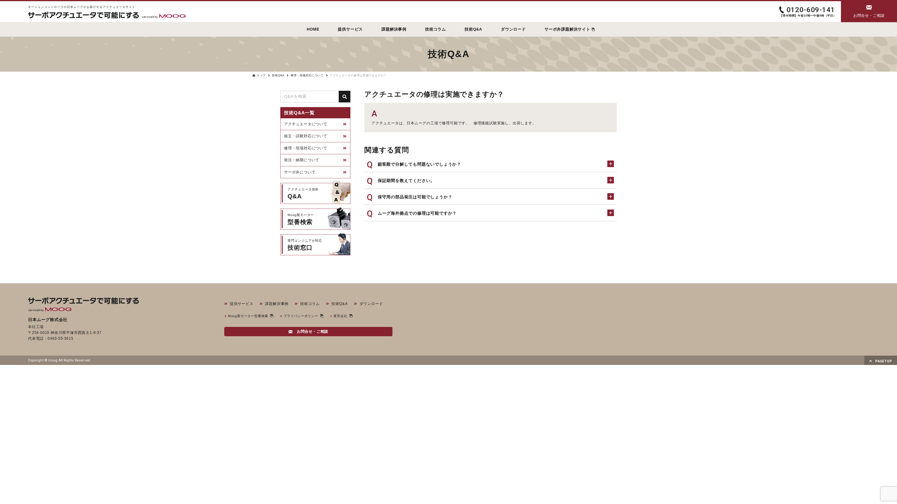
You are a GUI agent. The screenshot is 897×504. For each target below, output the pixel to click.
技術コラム (310, 304)
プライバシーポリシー (301, 316)
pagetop (883, 361)
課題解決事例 (276, 304)
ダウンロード (371, 304)
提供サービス (241, 304)
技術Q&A (339, 304)
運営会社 (340, 316)
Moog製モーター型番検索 (248, 316)
